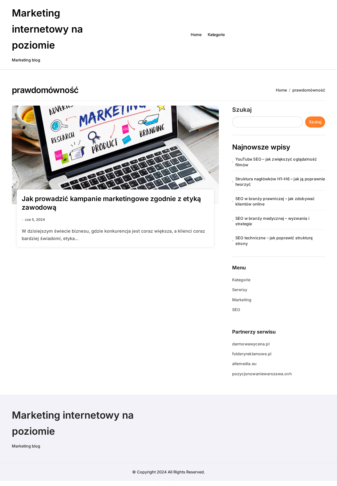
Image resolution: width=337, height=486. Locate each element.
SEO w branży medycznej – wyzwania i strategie (272, 221)
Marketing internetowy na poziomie (47, 29)
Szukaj (242, 109)
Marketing (242, 299)
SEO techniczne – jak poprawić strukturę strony (274, 240)
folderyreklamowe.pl (252, 353)
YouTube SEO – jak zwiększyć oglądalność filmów (276, 162)
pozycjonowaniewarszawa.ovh (262, 373)
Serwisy (239, 289)
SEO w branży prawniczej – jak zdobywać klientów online (275, 201)
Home (196, 34)
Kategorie (216, 34)
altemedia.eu (244, 363)
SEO (236, 309)
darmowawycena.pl (251, 343)
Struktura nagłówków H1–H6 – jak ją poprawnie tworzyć (280, 181)
